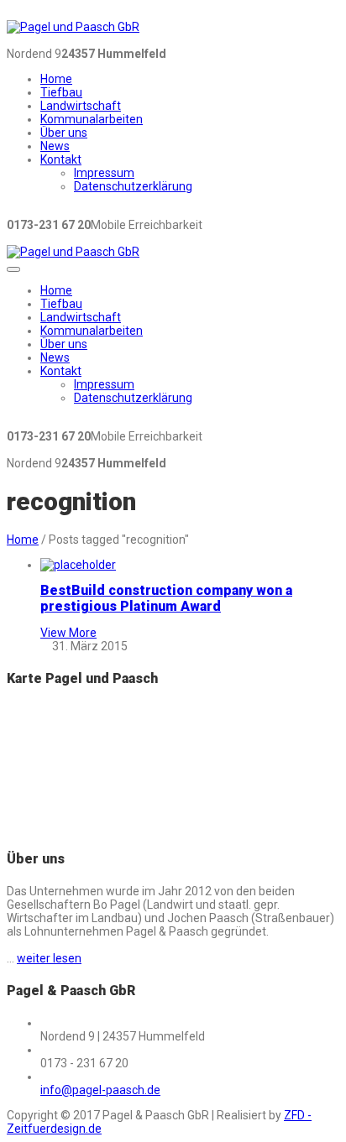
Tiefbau (61, 92)
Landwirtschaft (80, 105)
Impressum (104, 173)
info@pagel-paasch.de (100, 1090)
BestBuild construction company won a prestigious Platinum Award (166, 598)
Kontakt (60, 159)
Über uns (63, 132)
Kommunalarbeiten (91, 119)
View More (68, 632)
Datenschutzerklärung (133, 186)
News (55, 146)
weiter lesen (49, 958)
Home (56, 79)
